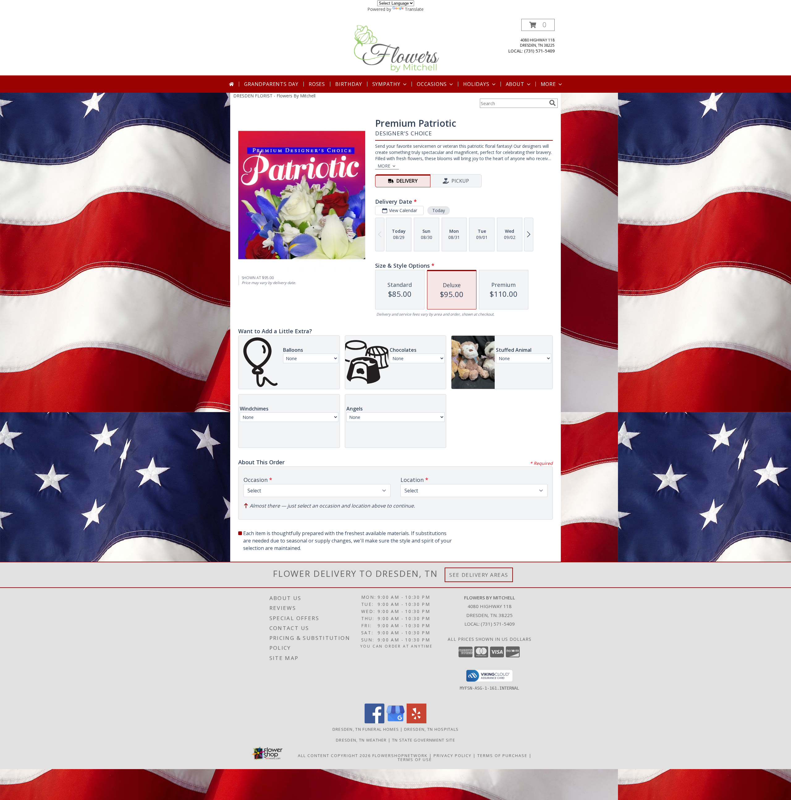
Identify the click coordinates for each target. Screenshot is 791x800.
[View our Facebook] (374, 722)
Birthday (348, 84)
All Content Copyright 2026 (334, 755)
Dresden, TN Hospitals (431, 729)
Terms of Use (415, 759)
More (548, 84)
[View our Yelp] (416, 722)
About (515, 84)
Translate (414, 9)
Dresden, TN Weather (361, 740)
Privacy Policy (453, 755)
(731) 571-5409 (539, 51)
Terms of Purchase (502, 755)
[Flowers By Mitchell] (396, 47)
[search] (552, 103)
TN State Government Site (423, 740)
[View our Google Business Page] (395, 722)
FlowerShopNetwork (400, 755)
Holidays (476, 84)
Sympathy (386, 84)
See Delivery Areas (478, 574)
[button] (538, 25)
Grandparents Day (271, 84)
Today (438, 210)
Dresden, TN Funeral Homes (365, 729)
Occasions (432, 84)
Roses (317, 84)
